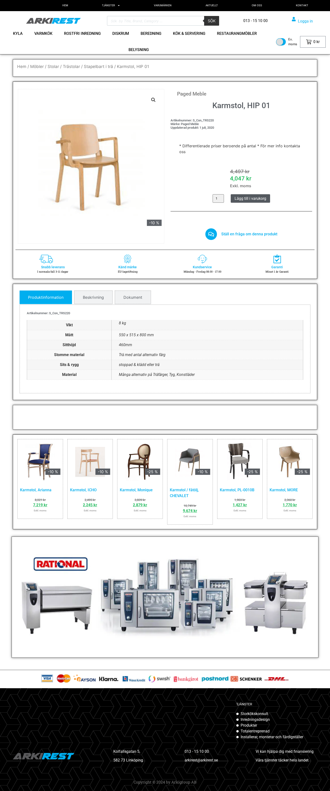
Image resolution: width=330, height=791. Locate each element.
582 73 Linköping (128, 760)
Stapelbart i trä (98, 66)
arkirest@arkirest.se (201, 760)
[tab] (46, 297)
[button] (153, 100)
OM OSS (257, 5)
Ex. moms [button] (292, 41)
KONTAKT (302, 5)
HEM (65, 5)
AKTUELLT (212, 5)
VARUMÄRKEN (163, 5)
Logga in (305, 21)
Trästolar (71, 66)
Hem (21, 66)
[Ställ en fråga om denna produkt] (211, 234)
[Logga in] (294, 19)
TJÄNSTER (108, 5)
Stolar (53, 66)
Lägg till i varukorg (250, 198)
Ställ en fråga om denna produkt (249, 234)
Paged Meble (191, 94)
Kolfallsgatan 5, (126, 751)
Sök (211, 20)
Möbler (37, 66)
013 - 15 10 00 (197, 751)
